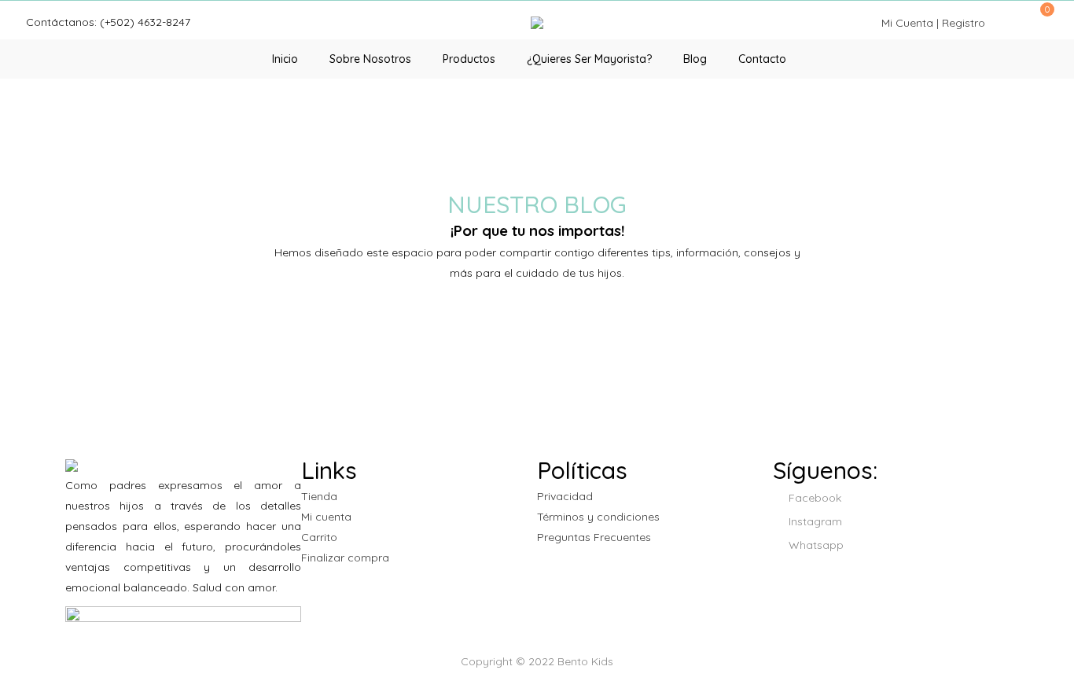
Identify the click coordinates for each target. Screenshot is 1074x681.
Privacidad (565, 496)
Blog (695, 59)
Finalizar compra (345, 557)
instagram (813, 521)
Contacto (762, 59)
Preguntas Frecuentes (594, 537)
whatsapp (814, 545)
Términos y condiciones (598, 517)
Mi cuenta (326, 517)
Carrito (319, 537)
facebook (813, 498)
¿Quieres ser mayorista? (589, 59)
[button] (1041, 17)
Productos (469, 59)
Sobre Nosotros (370, 59)
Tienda (319, 496)
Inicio (285, 59)
